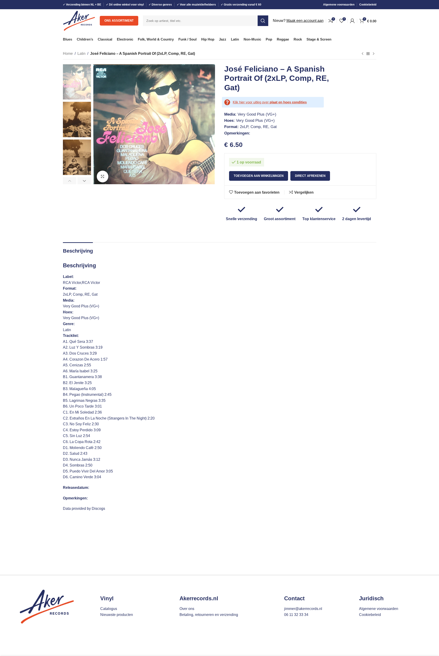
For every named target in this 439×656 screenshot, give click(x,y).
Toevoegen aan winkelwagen (258, 176)
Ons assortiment (119, 20)
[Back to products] (368, 54)
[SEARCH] (263, 20)
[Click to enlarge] (102, 176)
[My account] (352, 20)
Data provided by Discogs (84, 508)
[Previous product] (362, 54)
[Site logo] (79, 20)
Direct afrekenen (310, 176)
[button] (70, 180)
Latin (81, 53)
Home (68, 53)
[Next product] (373, 54)
